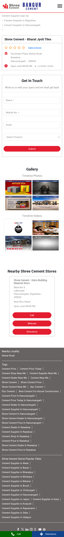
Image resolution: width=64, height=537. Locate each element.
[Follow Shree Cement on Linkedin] (27, 530)
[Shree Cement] (11, 6)
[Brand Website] (45, 530)
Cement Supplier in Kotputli (16, 503)
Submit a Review (34, 48)
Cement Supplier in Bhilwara (17, 476)
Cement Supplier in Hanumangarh (20, 494)
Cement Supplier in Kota (46, 499)
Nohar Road (8, 355)
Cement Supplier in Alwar (15, 463)
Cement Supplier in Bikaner (16, 481)
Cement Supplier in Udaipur (16, 517)
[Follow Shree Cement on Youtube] (41, 530)
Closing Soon (45, 66)
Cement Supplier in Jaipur (16, 499)
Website (32, 323)
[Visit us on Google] (36, 530)
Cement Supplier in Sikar (15, 512)
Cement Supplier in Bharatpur (17, 472)
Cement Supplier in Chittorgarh (18, 490)
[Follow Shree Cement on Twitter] (23, 530)
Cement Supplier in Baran (15, 467)
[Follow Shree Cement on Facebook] (19, 530)
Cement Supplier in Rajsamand (18, 508)
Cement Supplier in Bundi (15, 485)
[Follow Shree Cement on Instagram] (32, 530)
